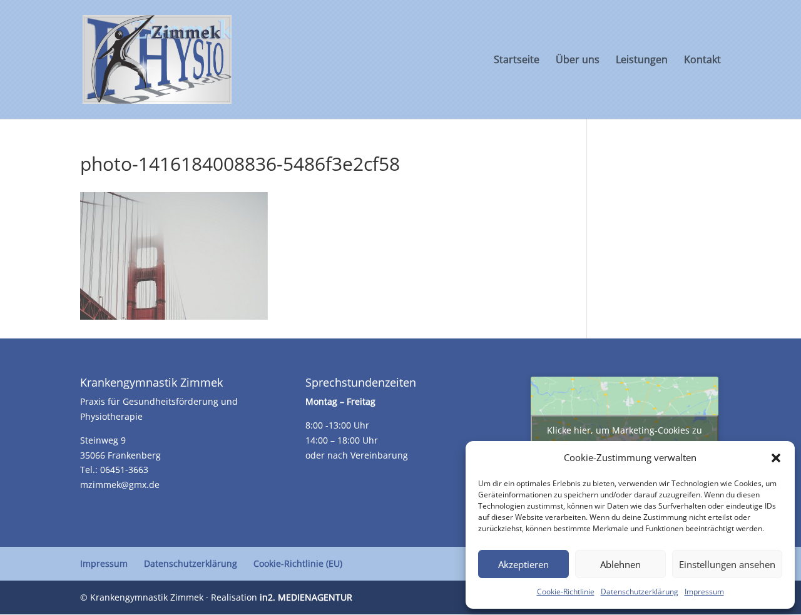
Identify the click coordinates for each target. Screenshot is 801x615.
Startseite (516, 60)
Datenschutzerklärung (639, 591)
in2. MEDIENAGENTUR (306, 597)
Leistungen (642, 60)
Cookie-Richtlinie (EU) (297, 563)
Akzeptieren (523, 564)
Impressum (704, 591)
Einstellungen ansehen (727, 564)
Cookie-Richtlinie (565, 591)
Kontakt (702, 60)
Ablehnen (620, 564)
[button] (776, 458)
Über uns (577, 60)
